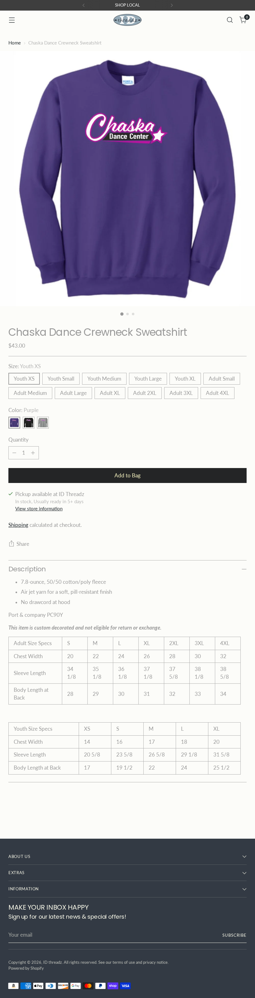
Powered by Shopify (26, 968)
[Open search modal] (230, 20)
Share (22, 544)
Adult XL (110, 393)
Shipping (18, 525)
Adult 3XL (181, 393)
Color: (23, 410)
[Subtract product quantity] (14, 453)
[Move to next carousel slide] (241, 817)
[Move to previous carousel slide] (227, 817)
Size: (24, 366)
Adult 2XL (144, 393)
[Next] (171, 5)
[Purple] (14, 423)
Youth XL (185, 379)
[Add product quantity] (33, 453)
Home (14, 42)
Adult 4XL (217, 393)
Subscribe (234, 935)
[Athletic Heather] (43, 423)
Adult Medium (30, 393)
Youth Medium (104, 379)
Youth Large (148, 379)
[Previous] (83, 5)
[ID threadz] (127, 20)
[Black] (29, 423)
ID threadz (52, 962)
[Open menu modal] (11, 20)
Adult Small (222, 379)
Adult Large (73, 393)
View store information (39, 508)
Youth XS (24, 379)
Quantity (18, 440)
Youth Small (61, 379)
